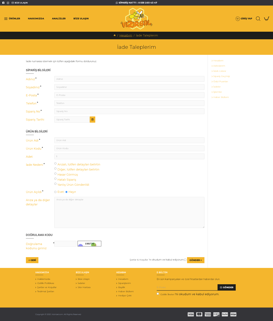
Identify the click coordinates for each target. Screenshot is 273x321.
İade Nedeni (34, 165)
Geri (33, 260)
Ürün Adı (32, 140)
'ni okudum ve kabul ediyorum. (189, 294)
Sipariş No (33, 111)
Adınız (30, 79)
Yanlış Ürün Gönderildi (73, 184)
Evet (61, 192)
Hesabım (125, 35)
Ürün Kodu (33, 148)
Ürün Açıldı (34, 192)
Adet (29, 156)
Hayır (72, 192)
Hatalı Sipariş (67, 179)
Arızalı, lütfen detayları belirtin (79, 164)
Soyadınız (33, 87)
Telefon (31, 103)
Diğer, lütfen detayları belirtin (78, 169)
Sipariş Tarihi (35, 119)
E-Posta (31, 95)
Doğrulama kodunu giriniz (36, 246)
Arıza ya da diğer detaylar (38, 202)
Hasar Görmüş (68, 174)
